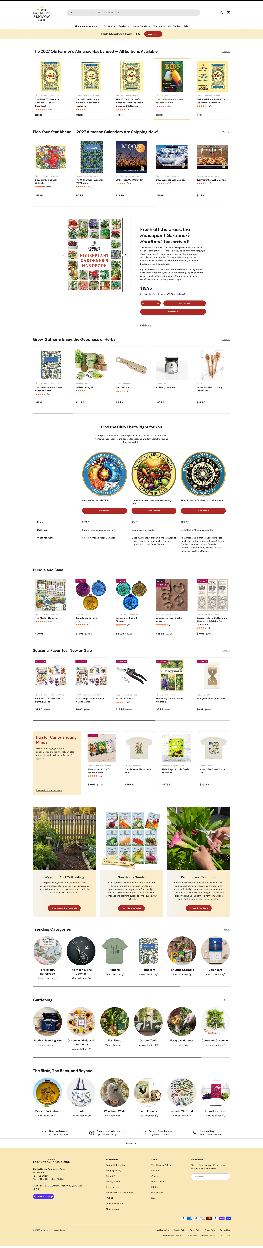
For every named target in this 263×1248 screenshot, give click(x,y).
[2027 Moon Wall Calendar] (131, 156)
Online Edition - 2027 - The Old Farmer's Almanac (211, 101)
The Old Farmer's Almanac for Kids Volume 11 (170, 101)
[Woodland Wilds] (114, 1092)
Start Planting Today (131, 908)
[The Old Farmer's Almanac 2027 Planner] (91, 156)
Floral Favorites (215, 1111)
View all (226, 51)
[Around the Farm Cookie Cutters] (171, 595)
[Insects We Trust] (181, 1092)
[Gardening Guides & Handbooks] (81, 1021)
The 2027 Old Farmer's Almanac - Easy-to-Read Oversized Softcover (129, 102)
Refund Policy (112, 1176)
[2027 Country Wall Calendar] (212, 156)
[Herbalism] (148, 950)
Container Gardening (215, 1040)
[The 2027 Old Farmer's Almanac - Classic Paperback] (50, 76)
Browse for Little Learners (49, 790)
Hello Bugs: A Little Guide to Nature (175, 771)
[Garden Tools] (148, 1021)
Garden (122, 26)
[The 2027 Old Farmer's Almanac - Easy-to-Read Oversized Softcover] (131, 76)
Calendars (215, 970)
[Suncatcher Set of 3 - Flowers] (131, 595)
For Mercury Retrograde (47, 971)
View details (104, 510)
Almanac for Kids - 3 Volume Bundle (98, 771)
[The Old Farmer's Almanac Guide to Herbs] (50, 364)
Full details (145, 325)
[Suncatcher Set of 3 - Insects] (91, 595)
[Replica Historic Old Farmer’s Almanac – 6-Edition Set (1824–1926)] (212, 595)
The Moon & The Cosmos (81, 971)
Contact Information (116, 1165)
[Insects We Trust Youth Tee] (214, 748)
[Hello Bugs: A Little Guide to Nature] (176, 748)
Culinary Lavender (166, 387)
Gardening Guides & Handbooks (81, 1042)
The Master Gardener (46, 618)
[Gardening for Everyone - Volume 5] (171, 675)
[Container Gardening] (215, 1021)
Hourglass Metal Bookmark (211, 698)
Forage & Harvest (181, 1040)
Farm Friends (148, 1111)
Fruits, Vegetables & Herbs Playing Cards (89, 700)
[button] (228, 12)
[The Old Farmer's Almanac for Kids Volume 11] (171, 76)
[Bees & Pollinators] (47, 1092)
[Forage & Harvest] (181, 1021)
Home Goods (140, 26)
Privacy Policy (113, 1181)
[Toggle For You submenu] (114, 26)
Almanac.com (112, 1209)
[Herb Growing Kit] (91, 364)
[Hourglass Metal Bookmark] (212, 675)
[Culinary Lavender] (171, 364)
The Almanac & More (86, 26)
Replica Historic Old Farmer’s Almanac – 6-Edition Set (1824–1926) (212, 621)
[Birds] (81, 1092)
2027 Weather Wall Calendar (171, 179)
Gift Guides (174, 26)
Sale (186, 26)
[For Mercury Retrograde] (47, 950)
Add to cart (184, 303)
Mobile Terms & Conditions (119, 1192)
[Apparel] (114, 950)
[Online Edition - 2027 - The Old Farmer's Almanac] (212, 76)
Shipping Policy (113, 1170)
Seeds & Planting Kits (47, 1040)
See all (227, 929)
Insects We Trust (182, 1111)
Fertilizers (114, 1040)
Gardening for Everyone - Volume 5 (170, 700)
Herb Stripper (123, 387)
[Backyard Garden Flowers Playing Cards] (50, 675)
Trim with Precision (199, 908)
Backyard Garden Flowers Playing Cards (49, 700)
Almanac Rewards (115, 1203)
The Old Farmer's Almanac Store (51, 1230)
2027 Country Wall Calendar (212, 179)
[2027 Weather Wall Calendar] (171, 156)
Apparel (114, 970)
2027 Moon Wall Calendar (129, 179)
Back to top (131, 1143)
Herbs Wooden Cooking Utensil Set (209, 389)
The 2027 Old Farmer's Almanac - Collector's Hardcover (87, 102)
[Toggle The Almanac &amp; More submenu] (99, 26)
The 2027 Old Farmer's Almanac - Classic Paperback (47, 102)
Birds (81, 1111)
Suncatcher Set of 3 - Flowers (127, 620)
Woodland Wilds (114, 1111)
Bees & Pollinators (47, 1111)
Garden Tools (148, 1040)
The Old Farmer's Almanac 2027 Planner (89, 181)
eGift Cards (111, 1198)
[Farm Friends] (148, 1092)
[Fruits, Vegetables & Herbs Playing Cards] (91, 675)
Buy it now (173, 311)
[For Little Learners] (181, 950)
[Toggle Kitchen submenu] (164, 26)
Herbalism (148, 970)
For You (108, 26)
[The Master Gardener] (50, 595)
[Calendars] (215, 950)
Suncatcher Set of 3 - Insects (87, 620)
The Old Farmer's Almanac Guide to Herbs (49, 389)
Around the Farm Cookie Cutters (169, 620)
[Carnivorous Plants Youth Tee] (139, 748)
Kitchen (157, 26)
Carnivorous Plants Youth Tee (138, 771)
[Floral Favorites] (215, 1092)
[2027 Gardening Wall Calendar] (50, 156)
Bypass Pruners (124, 698)
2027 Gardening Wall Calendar (46, 181)
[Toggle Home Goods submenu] (149, 26)
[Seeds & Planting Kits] (47, 1021)
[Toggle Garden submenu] (128, 26)
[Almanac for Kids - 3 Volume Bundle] (102, 748)
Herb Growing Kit (84, 387)
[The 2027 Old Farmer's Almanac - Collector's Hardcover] (91, 76)
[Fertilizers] (114, 1021)
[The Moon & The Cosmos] (81, 950)
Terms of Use (112, 1187)
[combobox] (133, 12)
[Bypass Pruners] (131, 675)
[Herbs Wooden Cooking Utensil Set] (212, 364)
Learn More (153, 34)
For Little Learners (182, 970)
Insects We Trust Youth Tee (212, 771)
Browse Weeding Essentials (64, 908)
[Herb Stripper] (131, 364)
